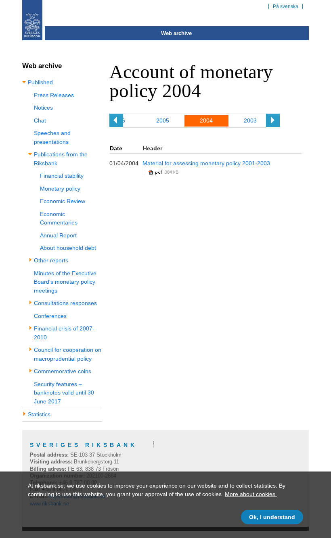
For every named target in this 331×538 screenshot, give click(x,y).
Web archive (176, 33)
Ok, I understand (272, 517)
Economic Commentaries (59, 218)
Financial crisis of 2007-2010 (64, 332)
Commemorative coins (62, 371)
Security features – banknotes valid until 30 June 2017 (64, 393)
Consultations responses (65, 303)
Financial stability (62, 175)
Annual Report (58, 235)
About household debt (68, 248)
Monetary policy (60, 188)
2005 (162, 120)
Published (40, 82)
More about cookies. (251, 494)
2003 (250, 120)
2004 (206, 120)
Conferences (50, 316)
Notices (43, 107)
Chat (40, 120)
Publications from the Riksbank (61, 158)
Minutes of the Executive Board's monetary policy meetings (65, 282)
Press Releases (54, 95)
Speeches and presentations (52, 137)
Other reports (51, 260)
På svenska (285, 6)
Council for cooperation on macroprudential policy (67, 354)
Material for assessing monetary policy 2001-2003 (206, 163)
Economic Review (62, 201)
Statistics (39, 414)
